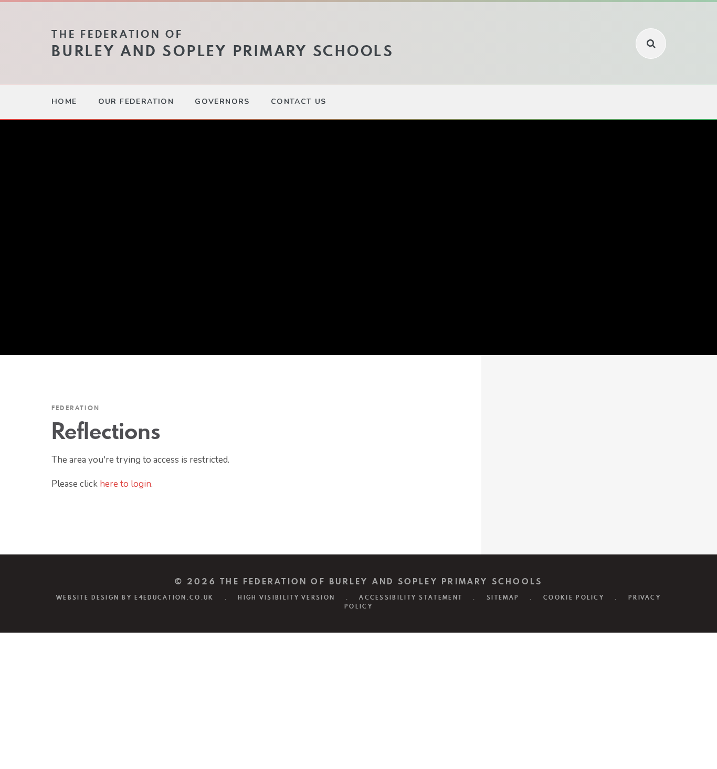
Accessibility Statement (410, 597)
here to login (125, 484)
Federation (75, 407)
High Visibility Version (286, 597)
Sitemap (503, 597)
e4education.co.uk (174, 597)
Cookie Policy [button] (573, 597)
